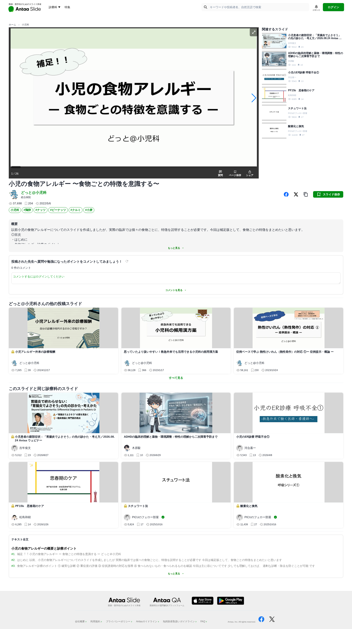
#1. (13, 554)
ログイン (333, 7)
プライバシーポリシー (118, 621)
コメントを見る (174, 290)
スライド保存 (331, 194)
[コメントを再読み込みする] (127, 261)
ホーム (12, 24)
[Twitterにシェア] (296, 194)
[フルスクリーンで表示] (254, 32)
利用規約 (95, 621)
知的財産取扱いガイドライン (179, 621)
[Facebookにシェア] (286, 194)
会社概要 (80, 621)
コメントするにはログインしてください (38, 276)
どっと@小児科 (34, 193)
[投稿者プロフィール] (14, 194)
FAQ (202, 621)
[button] (306, 194)
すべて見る (176, 377)
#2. (13, 560)
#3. (13, 565)
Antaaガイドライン (146, 621)
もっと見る (174, 248)
